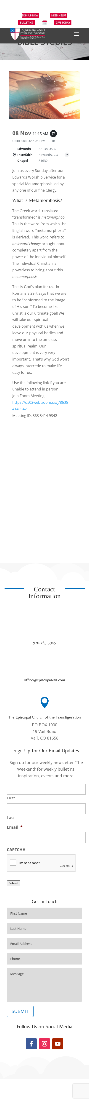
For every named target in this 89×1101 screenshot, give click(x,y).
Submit (13, 883)
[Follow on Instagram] (44, 1043)
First (11, 798)
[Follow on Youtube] (57, 1043)
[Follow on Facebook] (31, 1043)
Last (10, 817)
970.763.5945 (44, 642)
